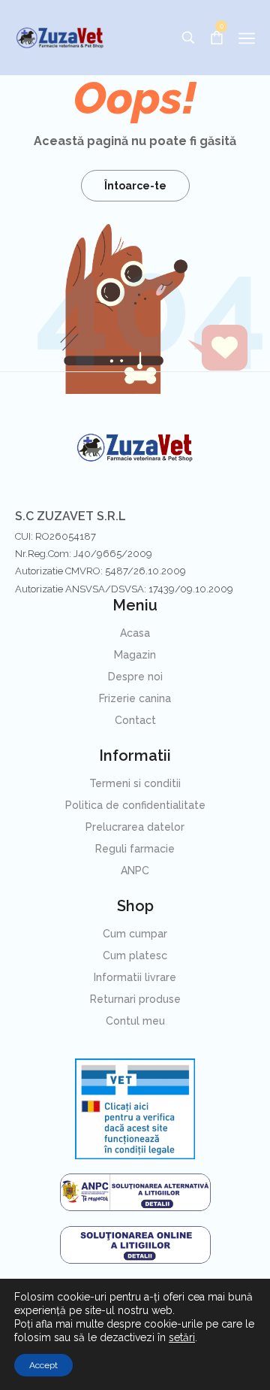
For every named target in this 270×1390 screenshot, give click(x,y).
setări (182, 1337)
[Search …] (188, 37)
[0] (217, 36)
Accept (43, 1365)
